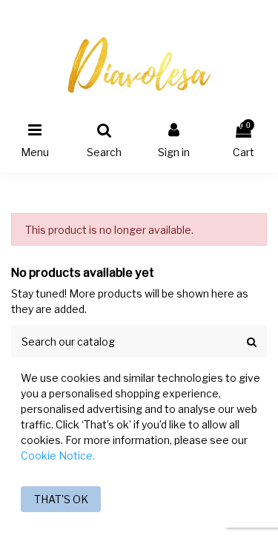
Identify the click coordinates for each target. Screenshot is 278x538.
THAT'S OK (61, 499)
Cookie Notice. (58, 455)
